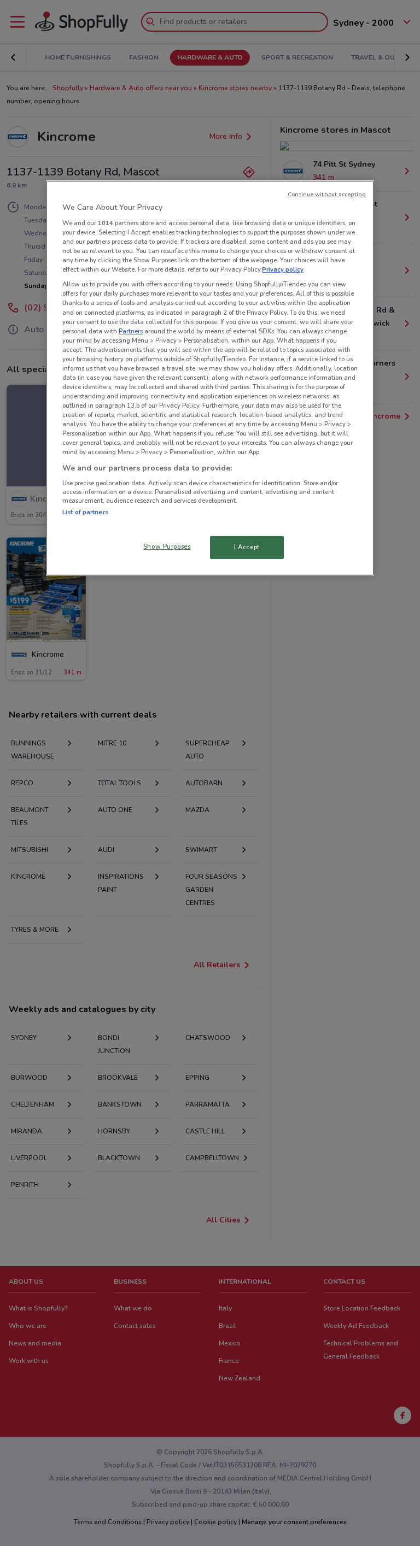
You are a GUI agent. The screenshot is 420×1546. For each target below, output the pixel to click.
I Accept (247, 547)
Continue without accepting (327, 194)
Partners (131, 330)
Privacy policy (283, 269)
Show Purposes (166, 546)
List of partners (85, 512)
